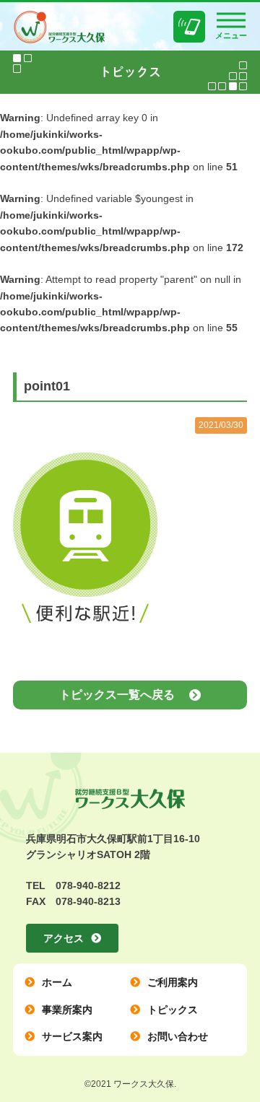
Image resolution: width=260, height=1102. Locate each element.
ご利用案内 (172, 982)
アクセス (63, 938)
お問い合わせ (177, 1036)
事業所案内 (67, 1009)
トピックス (172, 1009)
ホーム (57, 982)
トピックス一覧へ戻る (117, 694)
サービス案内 (72, 1036)
